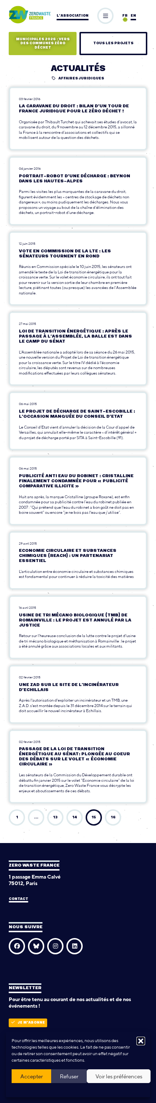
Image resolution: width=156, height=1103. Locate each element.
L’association (73, 16)
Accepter (31, 1076)
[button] (140, 1041)
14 (74, 817)
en (133, 16)
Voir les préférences (118, 1076)
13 (55, 817)
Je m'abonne (31, 1023)
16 (113, 817)
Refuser (69, 1076)
